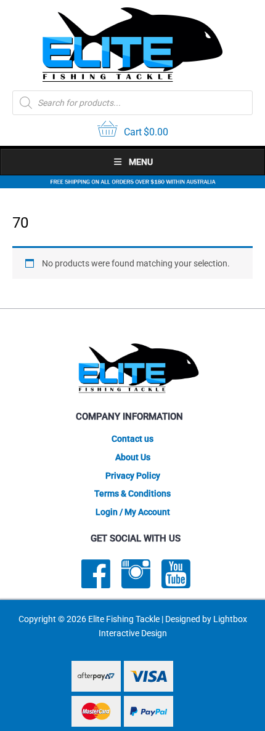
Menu (141, 162)
